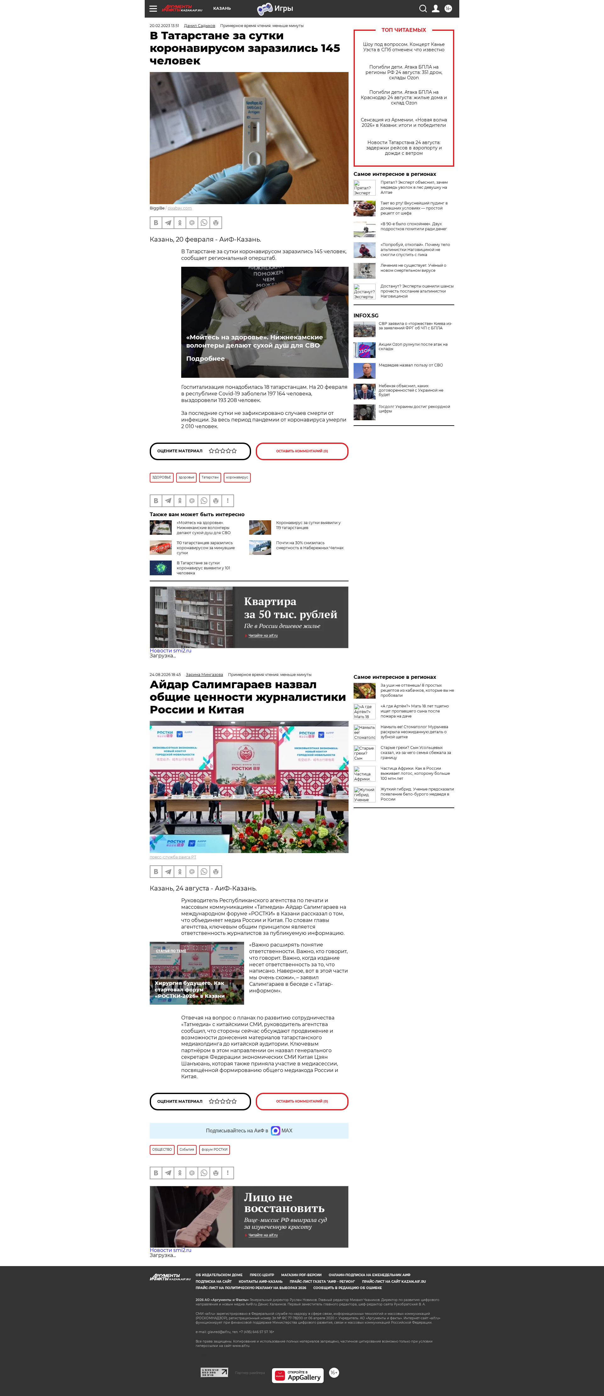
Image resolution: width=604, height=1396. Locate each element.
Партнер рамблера (250, 1373)
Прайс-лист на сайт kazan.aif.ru (394, 1282)
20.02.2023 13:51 (164, 25)
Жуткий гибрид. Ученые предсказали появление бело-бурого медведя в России (417, 794)
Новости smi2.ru (171, 651)
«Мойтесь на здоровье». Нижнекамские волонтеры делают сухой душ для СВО (254, 341)
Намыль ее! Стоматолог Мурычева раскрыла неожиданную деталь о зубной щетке (414, 731)
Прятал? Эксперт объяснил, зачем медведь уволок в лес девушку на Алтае (414, 187)
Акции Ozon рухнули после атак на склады (413, 346)
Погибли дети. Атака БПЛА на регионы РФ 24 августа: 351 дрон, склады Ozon (404, 72)
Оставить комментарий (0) (302, 451)
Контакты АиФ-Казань (260, 1282)
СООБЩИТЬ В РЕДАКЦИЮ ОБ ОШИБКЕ (347, 1288)
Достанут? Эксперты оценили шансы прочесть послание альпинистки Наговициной (417, 291)
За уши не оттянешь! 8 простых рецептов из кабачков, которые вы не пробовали (417, 690)
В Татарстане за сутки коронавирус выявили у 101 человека (203, 568)
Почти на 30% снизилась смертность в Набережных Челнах (310, 545)
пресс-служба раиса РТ (173, 857)
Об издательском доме (219, 1275)
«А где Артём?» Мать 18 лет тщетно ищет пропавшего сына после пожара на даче (415, 711)
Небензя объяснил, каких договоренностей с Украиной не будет (411, 390)
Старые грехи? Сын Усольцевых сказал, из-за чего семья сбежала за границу (416, 752)
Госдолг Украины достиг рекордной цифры (414, 409)
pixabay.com (180, 208)
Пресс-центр (262, 1275)
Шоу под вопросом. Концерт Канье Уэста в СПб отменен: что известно (404, 47)
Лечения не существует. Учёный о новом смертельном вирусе (413, 268)
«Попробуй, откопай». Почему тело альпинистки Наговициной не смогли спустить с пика (415, 249)
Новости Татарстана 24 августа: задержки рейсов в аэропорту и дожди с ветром (404, 148)
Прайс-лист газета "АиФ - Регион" (322, 1282)
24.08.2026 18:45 (165, 674)
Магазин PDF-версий (301, 1275)
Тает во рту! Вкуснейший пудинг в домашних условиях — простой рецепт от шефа (414, 208)
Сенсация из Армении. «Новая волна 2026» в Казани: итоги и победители (404, 122)
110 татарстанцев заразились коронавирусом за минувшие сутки (206, 547)
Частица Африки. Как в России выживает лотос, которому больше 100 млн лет (415, 773)
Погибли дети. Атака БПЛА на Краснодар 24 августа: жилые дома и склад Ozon (404, 98)
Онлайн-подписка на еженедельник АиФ (370, 1275)
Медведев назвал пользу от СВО (411, 365)
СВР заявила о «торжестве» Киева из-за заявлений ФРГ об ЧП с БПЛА (415, 325)
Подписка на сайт (214, 1282)
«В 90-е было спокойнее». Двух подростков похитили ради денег (414, 226)
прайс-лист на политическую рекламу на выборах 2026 (251, 1288)
